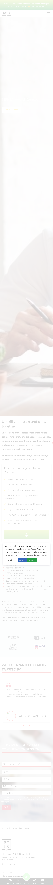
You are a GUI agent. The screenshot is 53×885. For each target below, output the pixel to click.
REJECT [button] (22, 560)
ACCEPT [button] (32, 560)
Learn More (10, 560)
